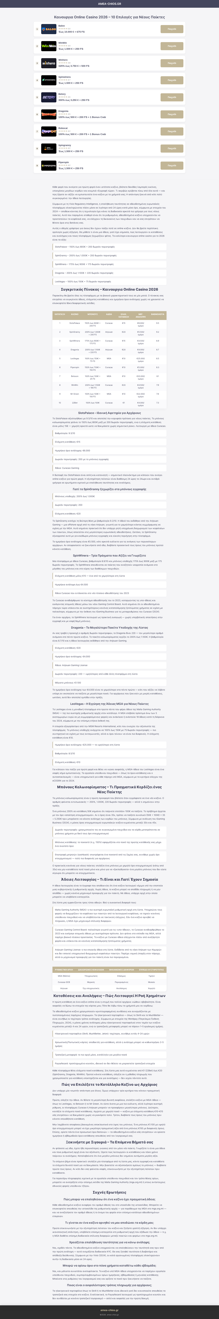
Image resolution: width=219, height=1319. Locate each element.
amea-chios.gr (109, 3)
